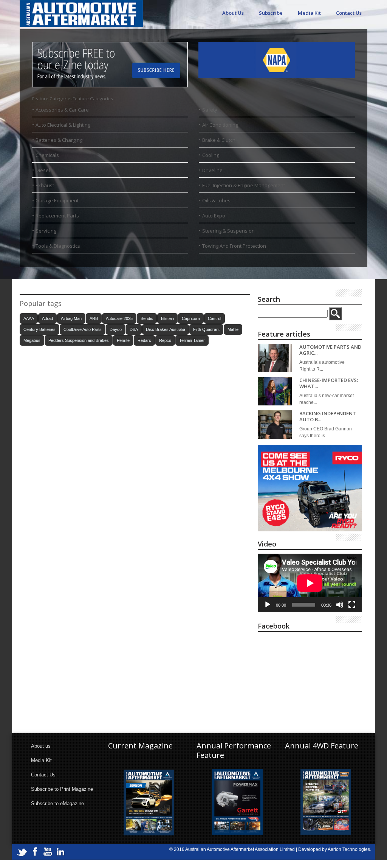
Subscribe (271, 12)
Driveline (212, 170)
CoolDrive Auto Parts (82, 329)
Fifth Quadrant (206, 329)
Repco (165, 340)
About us (41, 746)
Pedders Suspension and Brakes (78, 340)
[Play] (267, 605)
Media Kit (309, 12)
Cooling (210, 155)
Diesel (43, 170)
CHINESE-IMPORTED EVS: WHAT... (328, 383)
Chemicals (47, 155)
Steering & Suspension (228, 230)
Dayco (116, 329)
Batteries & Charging (59, 140)
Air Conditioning (220, 124)
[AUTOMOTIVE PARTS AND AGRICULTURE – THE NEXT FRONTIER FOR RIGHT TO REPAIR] (275, 358)
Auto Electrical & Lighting (63, 124)
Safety (209, 109)
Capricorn (191, 318)
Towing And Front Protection (234, 245)
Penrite (123, 340)
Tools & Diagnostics (58, 245)
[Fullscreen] (352, 605)
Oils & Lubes (216, 200)
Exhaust (45, 185)
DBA (134, 329)
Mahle (233, 329)
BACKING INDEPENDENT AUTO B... (327, 416)
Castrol (214, 318)
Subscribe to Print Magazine (62, 789)
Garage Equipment (57, 200)
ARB (94, 318)
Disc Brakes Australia (165, 329)
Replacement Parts (57, 215)
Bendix (147, 318)
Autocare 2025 (119, 318)
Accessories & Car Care (62, 109)
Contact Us (349, 12)
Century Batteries (39, 329)
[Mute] (340, 605)
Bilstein (167, 318)
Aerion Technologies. (349, 849)
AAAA (28, 318)
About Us (233, 12)
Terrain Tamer (192, 340)
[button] (72, 98)
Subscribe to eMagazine (57, 803)
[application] (310, 583)
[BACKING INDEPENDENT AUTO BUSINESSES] (275, 424)
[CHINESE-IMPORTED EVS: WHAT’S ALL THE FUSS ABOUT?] (275, 391)
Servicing (46, 230)
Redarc (144, 340)
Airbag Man (71, 318)
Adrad (47, 318)
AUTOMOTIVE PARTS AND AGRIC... (330, 350)
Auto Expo (213, 215)
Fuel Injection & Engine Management (243, 185)
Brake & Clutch (218, 140)
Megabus (31, 340)
